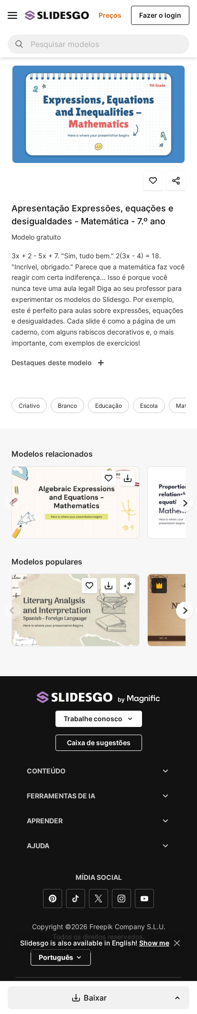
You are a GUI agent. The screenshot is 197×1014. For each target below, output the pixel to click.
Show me (154, 943)
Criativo (29, 405)
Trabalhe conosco (93, 718)
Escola (149, 405)
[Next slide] (184, 503)
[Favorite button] (153, 180)
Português (56, 957)
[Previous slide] (12, 503)
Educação (108, 405)
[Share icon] (176, 180)
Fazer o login (160, 15)
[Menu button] (12, 15)
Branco (67, 405)
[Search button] (19, 44)
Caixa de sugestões (99, 742)
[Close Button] (177, 943)
